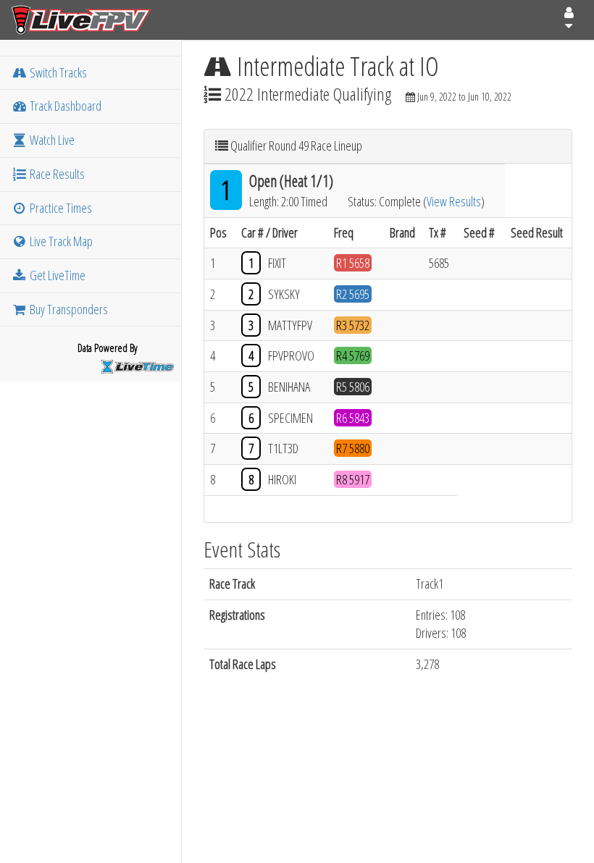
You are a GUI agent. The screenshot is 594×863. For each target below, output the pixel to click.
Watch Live (51, 139)
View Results (454, 201)
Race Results (56, 173)
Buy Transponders (68, 309)
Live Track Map (60, 241)
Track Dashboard (64, 105)
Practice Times (60, 207)
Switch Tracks (57, 72)
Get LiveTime (56, 275)
